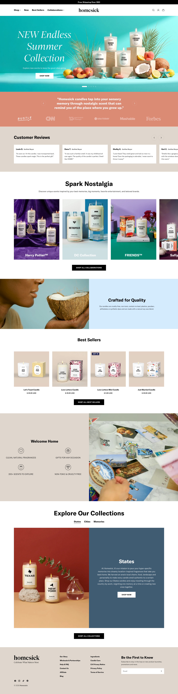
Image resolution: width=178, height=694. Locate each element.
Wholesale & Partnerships (70, 660)
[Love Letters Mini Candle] (108, 369)
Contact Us (64, 668)
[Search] (153, 10)
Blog (61, 676)
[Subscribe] (161, 671)
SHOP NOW (126, 595)
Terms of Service (97, 672)
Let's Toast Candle (31, 390)
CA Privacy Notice (98, 664)
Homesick (24, 685)
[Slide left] (43, 103)
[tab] (77, 522)
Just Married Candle (146, 390)
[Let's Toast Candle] (31, 369)
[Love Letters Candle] (69, 369)
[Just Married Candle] (146, 369)
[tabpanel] (89, 578)
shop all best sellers (89, 402)
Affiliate (63, 672)
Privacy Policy (96, 668)
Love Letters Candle (70, 390)
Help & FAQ (64, 664)
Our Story (63, 657)
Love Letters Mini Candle (108, 390)
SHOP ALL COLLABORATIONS (89, 268)
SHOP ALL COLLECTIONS (89, 636)
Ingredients (95, 657)
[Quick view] (46, 356)
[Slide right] (134, 103)
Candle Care (95, 660)
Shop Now (44, 76)
